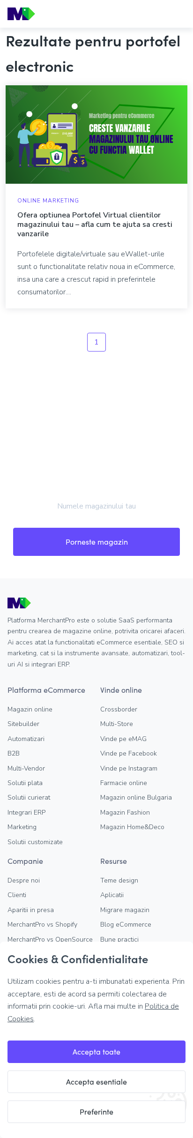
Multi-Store (116, 723)
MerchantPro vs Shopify (42, 924)
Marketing (22, 827)
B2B (13, 753)
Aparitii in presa (30, 910)
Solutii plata (25, 783)
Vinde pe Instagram (128, 768)
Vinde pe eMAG (123, 738)
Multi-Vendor (26, 768)
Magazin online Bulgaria (136, 797)
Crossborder (118, 709)
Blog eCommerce (125, 924)
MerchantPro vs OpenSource (50, 939)
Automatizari (26, 738)
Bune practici (119, 939)
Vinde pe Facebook (128, 753)
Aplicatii (112, 895)
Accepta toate (96, 1051)
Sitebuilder (23, 723)
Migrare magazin (124, 910)
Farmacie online (123, 783)
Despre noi (23, 880)
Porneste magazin (97, 542)
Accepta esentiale (96, 1081)
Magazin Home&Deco (132, 827)
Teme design (119, 880)
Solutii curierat (28, 797)
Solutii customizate (35, 842)
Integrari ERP (26, 812)
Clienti (16, 895)
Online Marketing (48, 200)
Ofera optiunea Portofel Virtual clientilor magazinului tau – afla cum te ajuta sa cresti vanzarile (94, 224)
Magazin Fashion (125, 812)
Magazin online (29, 709)
